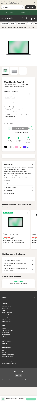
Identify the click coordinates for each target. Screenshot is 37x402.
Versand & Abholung (7, 356)
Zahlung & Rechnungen (8, 354)
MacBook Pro (12, 27)
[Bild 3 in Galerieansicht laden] (23, 71)
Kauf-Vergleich (6, 319)
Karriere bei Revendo (7, 314)
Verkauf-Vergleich (6, 321)
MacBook (4, 27)
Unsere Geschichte (7, 312)
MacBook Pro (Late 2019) (25, 27)
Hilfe (3, 350)
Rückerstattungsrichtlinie (9, 363)
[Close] (34, 2)
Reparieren (21, 23)
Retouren (4, 359)
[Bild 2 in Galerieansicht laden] (14, 71)
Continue (30, 7)
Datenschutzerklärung (7, 379)
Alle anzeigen (5, 207)
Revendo (20, 383)
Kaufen (13, 23)
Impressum (16, 379)
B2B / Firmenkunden (7, 341)
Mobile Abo (5, 343)
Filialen (30, 23)
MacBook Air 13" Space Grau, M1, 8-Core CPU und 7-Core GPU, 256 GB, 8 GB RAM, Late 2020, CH (13, 242)
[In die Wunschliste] (31, 128)
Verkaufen (5, 23)
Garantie (4, 352)
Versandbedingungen (7, 361)
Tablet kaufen (5, 332)
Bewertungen (5, 317)
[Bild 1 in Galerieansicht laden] (5, 71)
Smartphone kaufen (7, 330)
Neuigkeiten (5, 308)
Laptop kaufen (6, 334)
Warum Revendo (6, 306)
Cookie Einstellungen (30, 379)
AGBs (22, 379)
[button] (2, 18)
